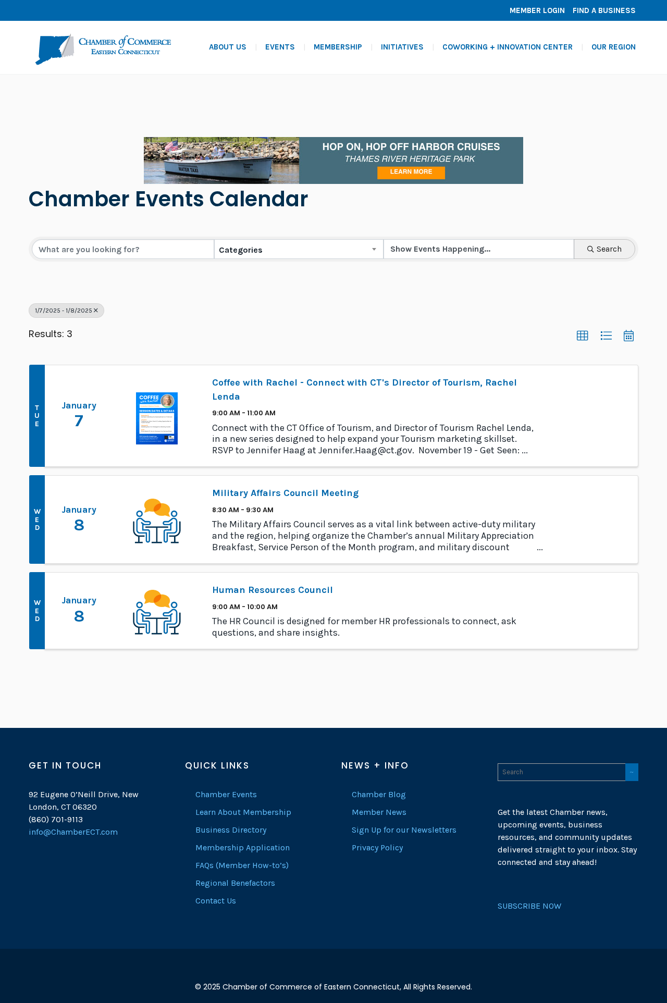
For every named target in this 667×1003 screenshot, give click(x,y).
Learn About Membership (243, 812)
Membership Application (242, 847)
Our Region (613, 47)
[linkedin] (55, 10)
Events (280, 47)
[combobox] (298, 249)
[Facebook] (39, 10)
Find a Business (604, 10)
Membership (338, 47)
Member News (379, 812)
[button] (582, 336)
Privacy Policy (377, 847)
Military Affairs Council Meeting (285, 493)
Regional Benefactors (235, 883)
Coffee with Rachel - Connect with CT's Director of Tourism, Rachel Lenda (364, 389)
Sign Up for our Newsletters (404, 830)
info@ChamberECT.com (73, 832)
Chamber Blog (379, 794)
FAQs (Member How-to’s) (242, 865)
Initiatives (402, 47)
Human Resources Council (272, 590)
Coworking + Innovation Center (507, 47)
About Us (227, 47)
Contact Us (215, 901)
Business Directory (230, 830)
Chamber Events (226, 794)
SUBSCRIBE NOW (529, 906)
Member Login (537, 10)
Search (609, 249)
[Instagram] (70, 10)
